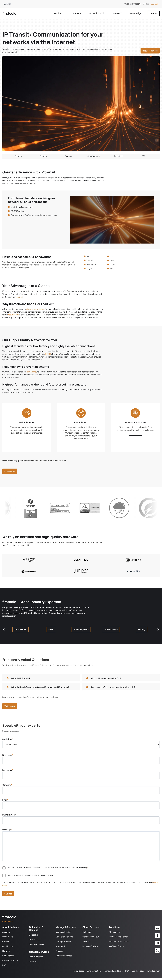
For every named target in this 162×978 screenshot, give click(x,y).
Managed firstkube (90, 946)
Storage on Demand (64, 936)
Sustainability (8, 955)
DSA (127, 971)
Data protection (94, 971)
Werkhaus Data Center (119, 941)
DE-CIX (48, 354)
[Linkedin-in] (157, 928)
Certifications (8, 946)
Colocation (34, 935)
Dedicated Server (36, 944)
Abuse (146, 3)
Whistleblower (153, 971)
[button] (20, 629)
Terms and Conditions (113, 971)
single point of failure (35, 309)
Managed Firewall (63, 941)
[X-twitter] (157, 950)
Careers (5, 941)
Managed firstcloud (90, 936)
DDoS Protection (36, 956)
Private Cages (35, 939)
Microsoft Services (64, 955)
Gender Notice (138, 971)
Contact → (7, 921)
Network (6, 951)
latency (19, 297)
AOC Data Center (116, 946)
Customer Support (132, 3)
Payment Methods (10, 960)
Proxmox (59, 951)
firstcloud (86, 932)
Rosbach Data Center (118, 936)
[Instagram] (157, 943)
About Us (6, 932)
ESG (4, 965)
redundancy (13, 314)
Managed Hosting (63, 932)
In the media (7, 936)
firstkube (86, 941)
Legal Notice (79, 971)
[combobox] (39, 4)
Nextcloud (60, 946)
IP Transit (33, 961)
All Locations (114, 932)
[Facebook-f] (157, 935)
